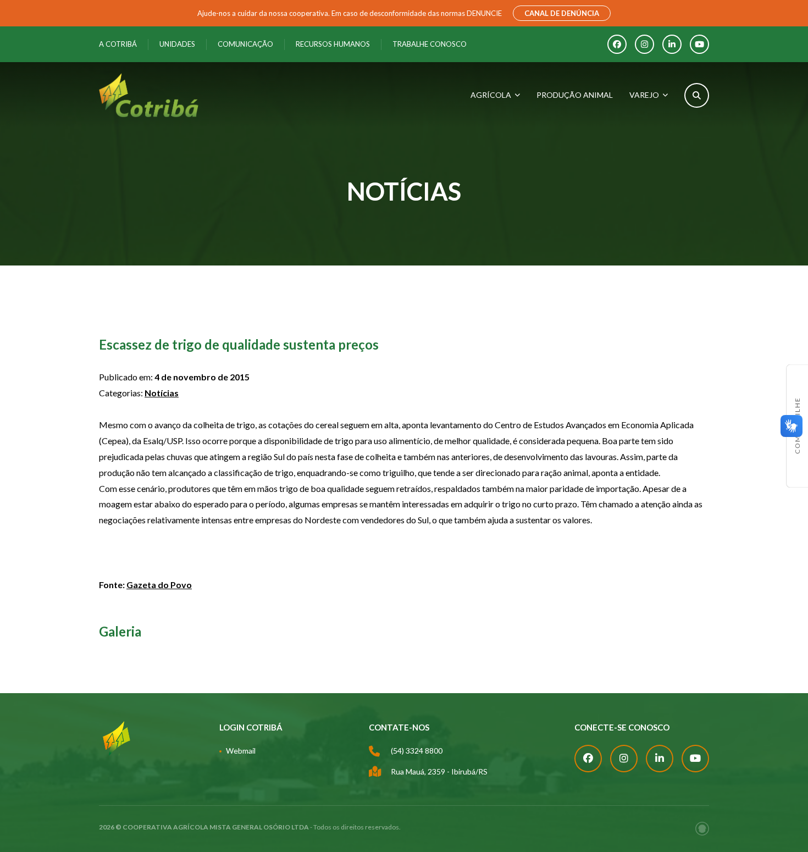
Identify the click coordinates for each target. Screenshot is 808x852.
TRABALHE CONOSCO (429, 44)
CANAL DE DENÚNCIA (561, 13)
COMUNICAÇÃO (245, 44)
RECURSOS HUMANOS (333, 44)
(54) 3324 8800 (416, 750)
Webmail (241, 750)
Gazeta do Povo (159, 584)
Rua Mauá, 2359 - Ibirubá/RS (439, 771)
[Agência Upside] (702, 829)
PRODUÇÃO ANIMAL (574, 94)
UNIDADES (177, 44)
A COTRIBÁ (118, 44)
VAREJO (644, 94)
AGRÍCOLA (491, 94)
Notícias (162, 393)
